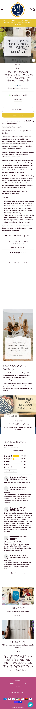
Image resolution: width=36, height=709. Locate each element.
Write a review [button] (18, 450)
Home (18, 68)
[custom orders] (18, 629)
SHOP (18, 687)
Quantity (18, 99)
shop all (18, 615)
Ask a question (18, 247)
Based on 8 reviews (11, 448)
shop (18, 651)
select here (5, 194)
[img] (14, 477)
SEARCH (18, 680)
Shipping (11, 88)
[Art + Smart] (18, 596)
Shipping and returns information (18, 242)
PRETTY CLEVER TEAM (18, 683)
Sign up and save (18, 692)
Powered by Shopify (18, 707)
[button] (14, 253)
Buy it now (18, 115)
